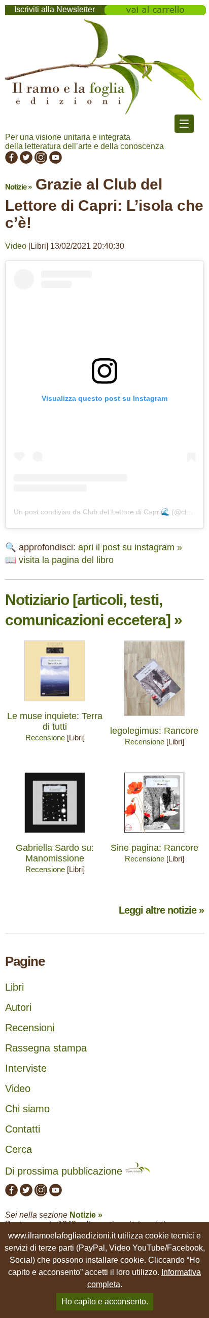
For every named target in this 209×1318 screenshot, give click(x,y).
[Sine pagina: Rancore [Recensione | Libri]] (154, 835)
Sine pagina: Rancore (154, 848)
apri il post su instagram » (130, 547)
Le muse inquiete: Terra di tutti (54, 721)
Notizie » (18, 186)
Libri (14, 987)
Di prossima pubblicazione (65, 1171)
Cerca (18, 1149)
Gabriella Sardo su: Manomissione (55, 853)
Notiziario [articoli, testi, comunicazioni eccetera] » (93, 609)
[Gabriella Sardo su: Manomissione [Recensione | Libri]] (54, 835)
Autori (18, 1007)
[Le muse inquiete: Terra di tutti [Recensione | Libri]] (54, 703)
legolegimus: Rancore (154, 731)
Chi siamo (27, 1108)
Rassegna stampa (46, 1047)
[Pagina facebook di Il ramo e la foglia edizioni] (11, 161)
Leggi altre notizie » (161, 910)
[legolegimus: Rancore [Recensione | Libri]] (154, 718)
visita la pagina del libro (66, 560)
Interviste (26, 1068)
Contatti (22, 1129)
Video (15, 246)
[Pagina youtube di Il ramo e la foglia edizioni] (55, 161)
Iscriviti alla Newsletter (54, 9)
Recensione (45, 737)
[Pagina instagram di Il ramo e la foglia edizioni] (40, 161)
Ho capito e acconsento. (104, 1301)
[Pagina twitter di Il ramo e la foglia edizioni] (26, 161)
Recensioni (29, 1027)
